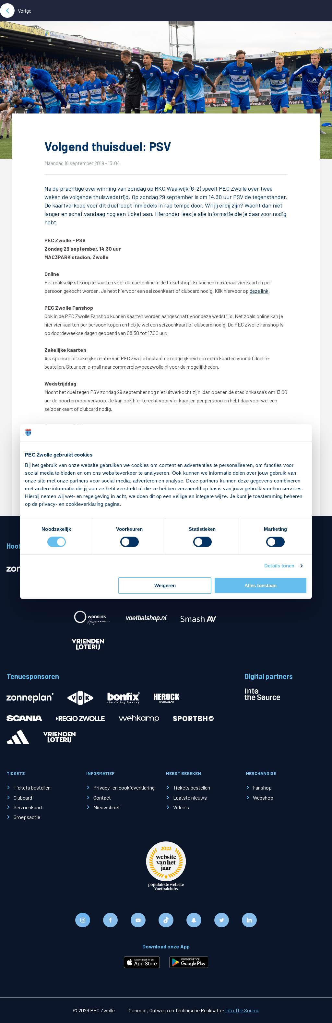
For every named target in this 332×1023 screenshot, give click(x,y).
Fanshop (262, 787)
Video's (181, 807)
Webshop (263, 797)
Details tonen (279, 566)
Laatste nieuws (190, 797)
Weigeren (165, 585)
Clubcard (23, 797)
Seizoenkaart (28, 807)
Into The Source (242, 1010)
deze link (259, 291)
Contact (102, 797)
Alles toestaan (260, 585)
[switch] (129, 542)
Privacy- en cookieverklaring (124, 787)
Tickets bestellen (32, 787)
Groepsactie (27, 817)
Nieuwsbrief (106, 807)
